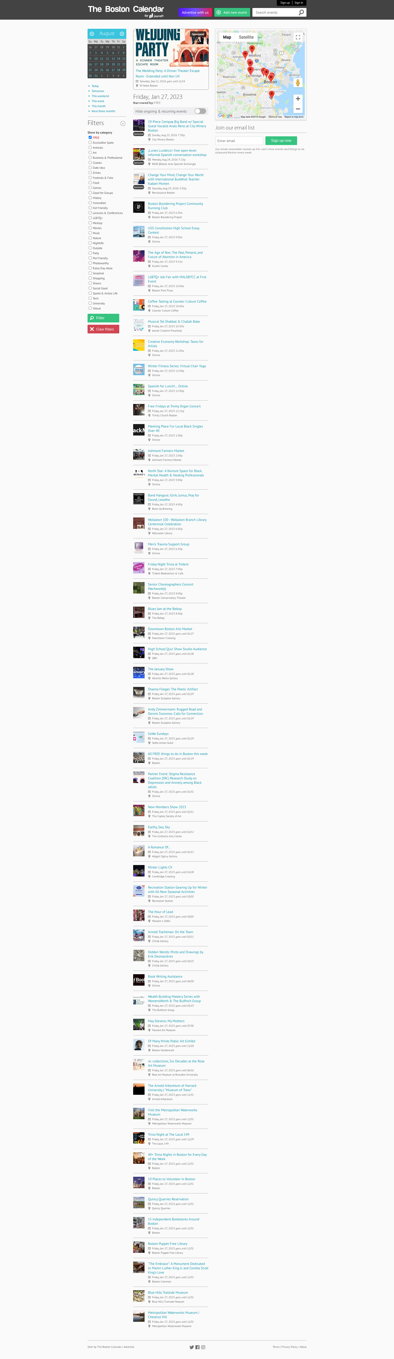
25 (101, 70)
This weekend (100, 96)
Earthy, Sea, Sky (159, 827)
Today (95, 86)
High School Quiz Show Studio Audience (177, 649)
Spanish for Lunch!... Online (168, 386)
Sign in (299, 3)
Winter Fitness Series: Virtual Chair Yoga (177, 366)
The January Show (161, 669)
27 (96, 47)
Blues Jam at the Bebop (165, 609)
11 (101, 59)
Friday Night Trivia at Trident (168, 564)
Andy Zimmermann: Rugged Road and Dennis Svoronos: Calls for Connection (175, 711)
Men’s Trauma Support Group (168, 544)
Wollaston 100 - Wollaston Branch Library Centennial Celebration (177, 521)
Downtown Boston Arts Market (170, 629)
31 (118, 47)
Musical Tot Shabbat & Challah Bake (174, 321)
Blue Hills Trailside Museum (168, 1292)
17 (96, 64)
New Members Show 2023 (167, 807)
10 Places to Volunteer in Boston (171, 1179)
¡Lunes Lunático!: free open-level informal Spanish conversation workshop (177, 152)
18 (101, 64)
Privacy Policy (290, 1346)
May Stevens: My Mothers (166, 1021)
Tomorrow (98, 91)
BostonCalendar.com (126, 8)
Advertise (129, 1346)
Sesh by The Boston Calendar (105, 1346)
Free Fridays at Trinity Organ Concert (174, 406)
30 (113, 47)
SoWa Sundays (158, 733)
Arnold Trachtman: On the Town (170, 932)
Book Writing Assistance (165, 976)
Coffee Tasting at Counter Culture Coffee (177, 301)
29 (107, 47)
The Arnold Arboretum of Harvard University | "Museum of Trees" (172, 1087)
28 (101, 47)
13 (113, 59)
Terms (276, 1346)
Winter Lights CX (160, 867)
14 (118, 59)
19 (107, 64)
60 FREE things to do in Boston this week (178, 754)
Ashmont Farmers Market (166, 451)
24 (96, 70)
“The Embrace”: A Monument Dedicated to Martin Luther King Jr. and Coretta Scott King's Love (178, 1268)
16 (90, 64)
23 (90, 70)
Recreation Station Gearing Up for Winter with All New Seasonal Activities (177, 889)
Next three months (103, 111)
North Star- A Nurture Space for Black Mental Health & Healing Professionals (176, 473)
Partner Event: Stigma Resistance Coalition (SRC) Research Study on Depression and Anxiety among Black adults (175, 780)
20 (113, 64)
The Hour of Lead (160, 912)
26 (90, 47)
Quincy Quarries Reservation (168, 1199)
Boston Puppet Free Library (167, 1243)
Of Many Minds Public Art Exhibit (171, 1041)
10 (96, 59)
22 (123, 64)
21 (118, 64)
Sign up (285, 3)
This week (98, 101)
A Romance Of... (159, 847)
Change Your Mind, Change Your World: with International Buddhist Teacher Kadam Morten (176, 179)
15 (123, 59)
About (303, 1346)
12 (107, 59)
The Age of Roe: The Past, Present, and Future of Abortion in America (175, 254)
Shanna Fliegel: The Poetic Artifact (173, 689)
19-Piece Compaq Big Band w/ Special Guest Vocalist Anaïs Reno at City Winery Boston (177, 125)
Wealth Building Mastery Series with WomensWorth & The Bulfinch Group (174, 998)
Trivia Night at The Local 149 (168, 1134)
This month (99, 106)
